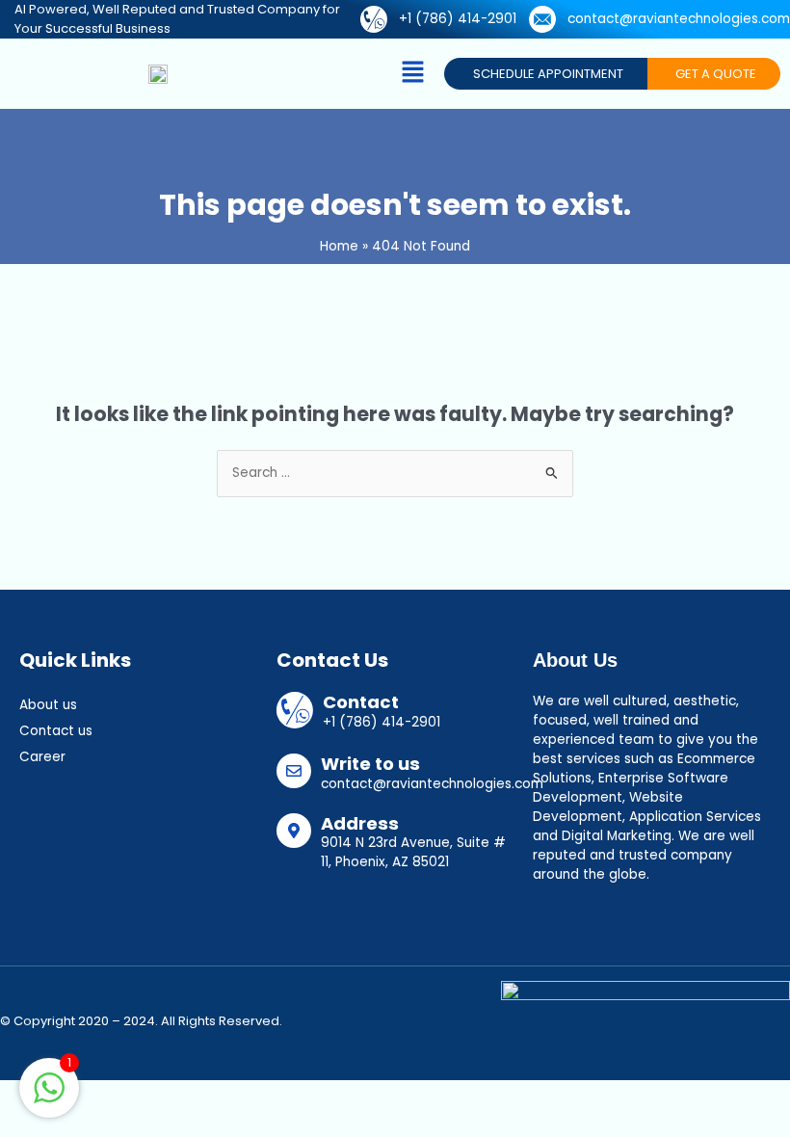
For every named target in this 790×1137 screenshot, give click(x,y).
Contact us (55, 731)
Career (42, 757)
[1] (49, 1099)
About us (48, 705)
